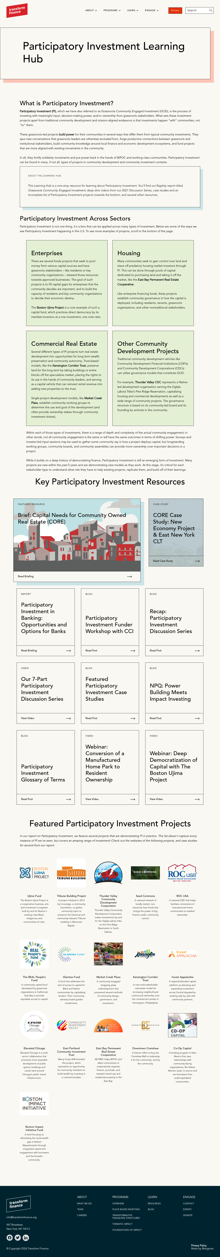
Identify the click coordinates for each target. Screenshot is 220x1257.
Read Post (91, 650)
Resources (154, 1204)
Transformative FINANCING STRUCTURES (126, 1216)
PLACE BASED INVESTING (126, 1209)
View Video (27, 718)
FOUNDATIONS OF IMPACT (127, 1230)
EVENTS (187, 1209)
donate (187, 1215)
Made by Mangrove (202, 1248)
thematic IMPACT (122, 1224)
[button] (91, 10)
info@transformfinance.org (21, 1217)
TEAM (80, 1209)
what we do (84, 1204)
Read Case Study (163, 561)
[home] (17, 10)
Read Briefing (26, 576)
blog (151, 1209)
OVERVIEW (118, 1204)
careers (82, 1215)
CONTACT (188, 1204)
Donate (175, 10)
